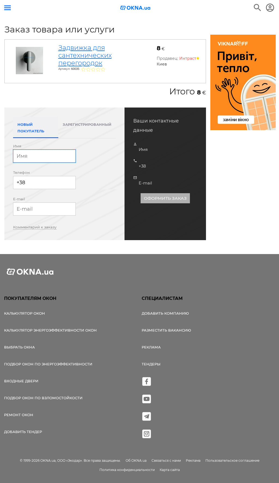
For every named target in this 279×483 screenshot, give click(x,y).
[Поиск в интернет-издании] (257, 8)
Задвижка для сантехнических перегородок (85, 55)
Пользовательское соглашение (232, 460)
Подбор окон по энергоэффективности (48, 364)
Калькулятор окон (24, 313)
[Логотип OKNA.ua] (135, 8)
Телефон (21, 172)
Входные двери (21, 381)
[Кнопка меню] (7, 7)
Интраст (187, 58)
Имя (17, 146)
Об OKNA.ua (136, 460)
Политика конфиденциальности (127, 470)
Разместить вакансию (166, 330)
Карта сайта (170, 470)
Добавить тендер (23, 432)
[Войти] (270, 8)
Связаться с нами (166, 460)
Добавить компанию (165, 313)
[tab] (64, 226)
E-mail (19, 199)
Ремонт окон (18, 415)
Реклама (151, 347)
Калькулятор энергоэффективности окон (50, 330)
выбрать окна (19, 347)
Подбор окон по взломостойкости (43, 398)
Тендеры (151, 364)
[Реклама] (243, 83)
